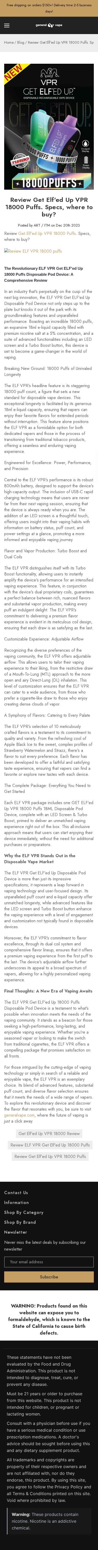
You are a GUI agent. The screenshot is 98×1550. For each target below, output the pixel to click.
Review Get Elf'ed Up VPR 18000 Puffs (50, 1157)
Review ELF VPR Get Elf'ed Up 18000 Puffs (50, 1145)
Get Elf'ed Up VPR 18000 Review (49, 1134)
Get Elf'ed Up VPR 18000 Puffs (47, 233)
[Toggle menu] (7, 25)
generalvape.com (19, 1115)
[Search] (91, 25)
